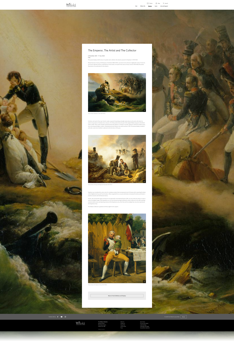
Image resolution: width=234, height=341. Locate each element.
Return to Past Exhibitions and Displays (117, 295)
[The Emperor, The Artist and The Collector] (71, 5)
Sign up (183, 317)
